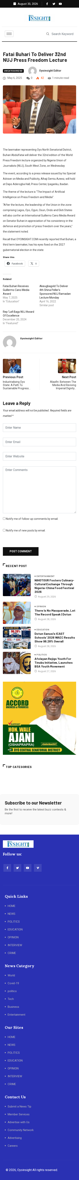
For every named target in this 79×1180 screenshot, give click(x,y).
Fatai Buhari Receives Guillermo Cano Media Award (16, 290)
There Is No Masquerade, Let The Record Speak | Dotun (55, 612)
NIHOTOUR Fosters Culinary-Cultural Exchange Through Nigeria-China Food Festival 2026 (54, 585)
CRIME (12, 953)
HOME (11, 906)
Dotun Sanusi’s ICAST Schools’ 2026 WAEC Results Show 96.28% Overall (55, 637)
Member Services (19, 1114)
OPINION (13, 937)
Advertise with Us (19, 1122)
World (11, 975)
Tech (11, 999)
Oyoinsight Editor (50, 70)
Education (42, 629)
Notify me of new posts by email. (25, 530)
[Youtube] (59, 4)
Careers (13, 1145)
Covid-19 (13, 983)
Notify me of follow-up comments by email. (32, 518)
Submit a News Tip (19, 1106)
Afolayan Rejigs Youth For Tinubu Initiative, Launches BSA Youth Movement (54, 662)
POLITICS (14, 921)
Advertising (15, 1138)
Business (13, 1007)
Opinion (41, 606)
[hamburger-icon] (9, 34)
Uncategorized (13, 71)
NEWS (11, 914)
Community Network (21, 1130)
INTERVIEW (15, 945)
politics (41, 655)
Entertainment (45, 576)
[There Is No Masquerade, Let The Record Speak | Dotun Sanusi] (17, 613)
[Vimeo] (38, 868)
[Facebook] (47, 4)
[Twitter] (53, 4)
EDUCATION (15, 929)
